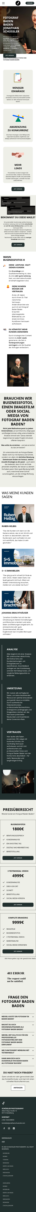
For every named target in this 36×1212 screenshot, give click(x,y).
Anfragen (29, 3)
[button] (7, 3)
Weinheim (6, 1163)
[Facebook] (4, 1129)
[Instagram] (9, 1129)
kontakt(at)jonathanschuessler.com (13, 1123)
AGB (3, 1142)
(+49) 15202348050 (8, 1120)
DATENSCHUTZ (7, 1138)
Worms (5, 1156)
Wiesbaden (6, 1172)
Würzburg (6, 1153)
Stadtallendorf (8, 1176)
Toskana (5, 1159)
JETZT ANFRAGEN (18, 189)
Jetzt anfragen (18, 858)
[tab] (18, 662)
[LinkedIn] (14, 1129)
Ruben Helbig (9, 526)
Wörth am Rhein (8, 1166)
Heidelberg (6, 1183)
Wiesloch (6, 1169)
